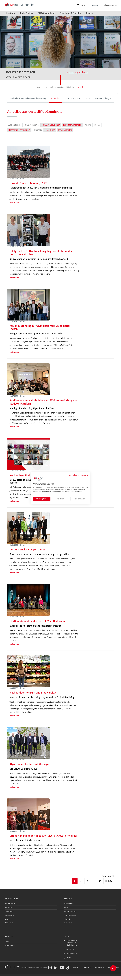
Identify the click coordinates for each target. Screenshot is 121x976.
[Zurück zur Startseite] (12, 970)
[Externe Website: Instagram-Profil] (50, 967)
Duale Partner (26, 13)
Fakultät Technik (31, 125)
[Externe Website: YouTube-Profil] (61, 967)
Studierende (8, 907)
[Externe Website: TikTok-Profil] (68, 967)
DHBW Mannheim (46, 13)
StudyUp (66, 907)
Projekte (87, 125)
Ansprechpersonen (69, 903)
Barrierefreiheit (100, 967)
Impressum (75, 967)
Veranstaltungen (9, 945)
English (95, 5)
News (6, 941)
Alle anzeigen (14, 125)
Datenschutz (87, 967)
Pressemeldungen (103, 99)
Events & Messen (72, 99)
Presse (88, 99)
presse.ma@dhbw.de (77, 72)
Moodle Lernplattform (70, 911)
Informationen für (110, 5)
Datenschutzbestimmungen (78, 475)
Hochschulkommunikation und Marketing (28, 99)
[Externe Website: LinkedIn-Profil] (56, 967)
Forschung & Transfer (70, 13)
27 (100, 881)
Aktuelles (55, 99)
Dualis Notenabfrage (70, 915)
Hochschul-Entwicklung (19, 130)
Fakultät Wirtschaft (72, 125)
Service (89, 13)
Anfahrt (69, 958)
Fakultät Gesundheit (51, 125)
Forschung (50, 130)
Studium (10, 13)
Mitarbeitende (9, 923)
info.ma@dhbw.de (72, 953)
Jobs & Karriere (68, 923)
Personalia (37, 130)
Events (97, 125)
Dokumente (67, 919)
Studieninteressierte (11, 903)
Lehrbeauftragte (9, 915)
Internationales (65, 130)
